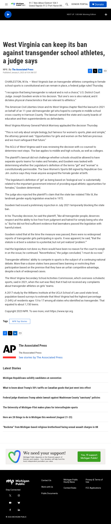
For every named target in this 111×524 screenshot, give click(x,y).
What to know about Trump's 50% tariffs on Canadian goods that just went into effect (47, 387)
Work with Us (47, 487)
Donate (99, 4)
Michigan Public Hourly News (71, 481)
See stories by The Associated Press (41, 357)
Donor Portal (80, 4)
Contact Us (46, 480)
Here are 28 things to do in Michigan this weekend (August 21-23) (37, 417)
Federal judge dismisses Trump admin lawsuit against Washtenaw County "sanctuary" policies (51, 397)
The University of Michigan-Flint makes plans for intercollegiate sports (40, 407)
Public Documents (49, 493)
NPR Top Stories (19, 321)
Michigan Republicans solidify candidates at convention (32, 377)
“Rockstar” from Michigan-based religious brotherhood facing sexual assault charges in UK (50, 427)
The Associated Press (22, 69)
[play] (8, 14)
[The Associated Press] (9, 349)
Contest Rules (70, 488)
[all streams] (106, 14)
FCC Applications (93, 488)
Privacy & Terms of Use (94, 481)
